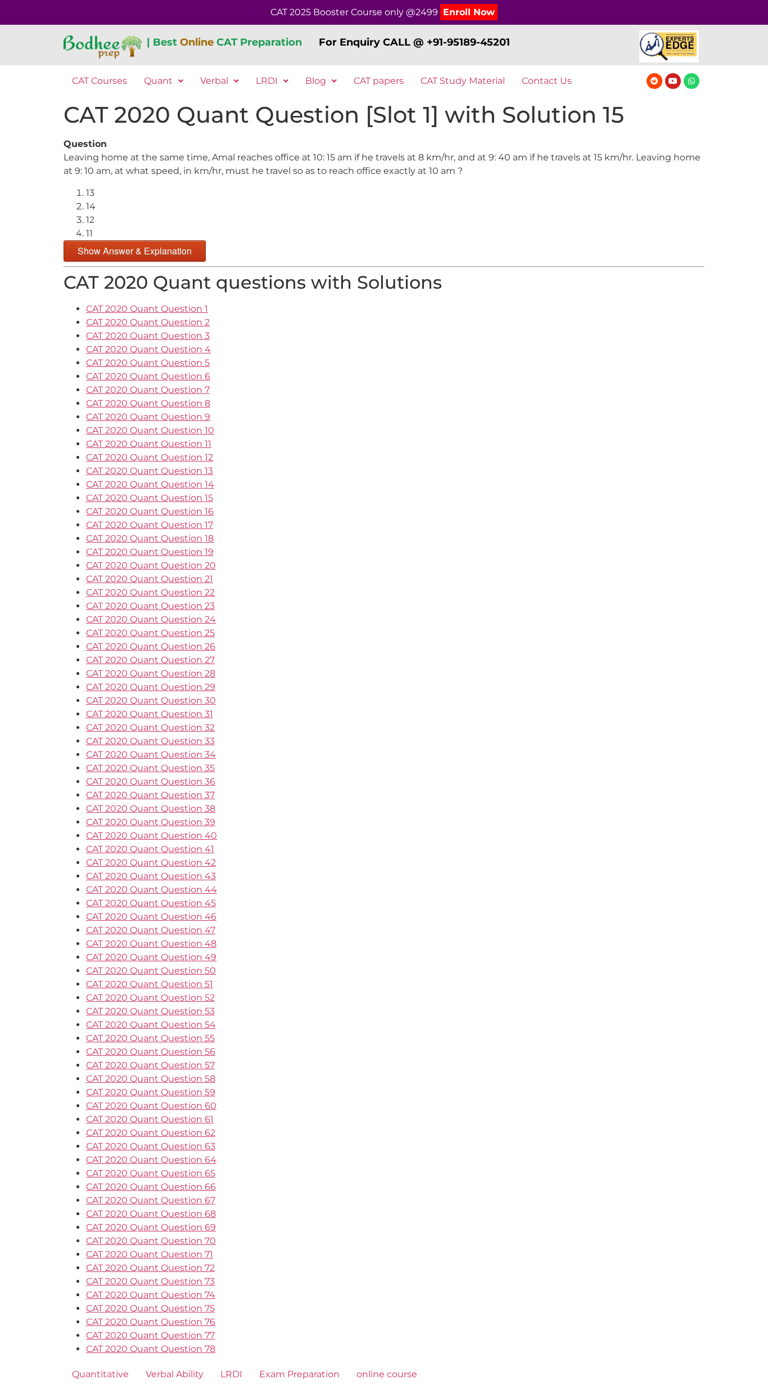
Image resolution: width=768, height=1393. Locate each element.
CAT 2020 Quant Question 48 (151, 943)
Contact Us (547, 80)
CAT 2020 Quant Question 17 (149, 524)
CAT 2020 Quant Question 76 (150, 1321)
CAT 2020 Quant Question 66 (151, 1186)
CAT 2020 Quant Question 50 (151, 970)
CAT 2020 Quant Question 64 (151, 1159)
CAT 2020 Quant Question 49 (151, 957)
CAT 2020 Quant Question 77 (150, 1335)
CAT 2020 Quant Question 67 (150, 1200)
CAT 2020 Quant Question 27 (150, 660)
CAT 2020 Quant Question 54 (151, 1024)
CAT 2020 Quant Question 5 (148, 362)
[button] (163, 81)
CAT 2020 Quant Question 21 (149, 579)
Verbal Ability (175, 1374)
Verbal (214, 80)
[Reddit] (654, 81)
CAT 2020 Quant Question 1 (147, 308)
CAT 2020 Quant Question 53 (150, 1011)
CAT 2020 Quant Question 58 (150, 1078)
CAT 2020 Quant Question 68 (151, 1213)
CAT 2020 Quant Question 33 (150, 741)
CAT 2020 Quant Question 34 (151, 754)
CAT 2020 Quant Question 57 (150, 1065)
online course (386, 1374)
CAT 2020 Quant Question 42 (151, 862)
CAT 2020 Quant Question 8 (148, 403)
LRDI (267, 80)
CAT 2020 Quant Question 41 (150, 849)
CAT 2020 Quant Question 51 (149, 984)
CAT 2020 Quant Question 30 (151, 700)
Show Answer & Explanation (135, 250)
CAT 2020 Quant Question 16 (150, 511)
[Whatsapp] (691, 81)
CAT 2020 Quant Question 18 (150, 538)
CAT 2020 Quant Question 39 (150, 822)
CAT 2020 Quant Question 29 (150, 687)
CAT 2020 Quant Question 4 (148, 349)
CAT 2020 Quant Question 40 (151, 835)
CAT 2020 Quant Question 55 (150, 1038)
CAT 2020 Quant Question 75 (150, 1308)
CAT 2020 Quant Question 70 (151, 1240)
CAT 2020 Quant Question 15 (149, 497)
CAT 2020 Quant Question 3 (148, 335)
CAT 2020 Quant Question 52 (150, 997)
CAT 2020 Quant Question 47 (150, 930)
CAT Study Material (463, 80)
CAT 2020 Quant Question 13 (149, 470)
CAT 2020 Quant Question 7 (148, 389)
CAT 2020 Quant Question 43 (151, 876)
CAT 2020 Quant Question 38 (150, 808)
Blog (315, 80)
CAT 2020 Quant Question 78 (150, 1348)
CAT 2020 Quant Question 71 (149, 1254)
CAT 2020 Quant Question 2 (148, 322)
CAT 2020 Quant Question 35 (150, 768)
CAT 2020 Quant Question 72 (150, 1267)
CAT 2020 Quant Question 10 (150, 430)
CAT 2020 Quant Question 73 (150, 1281)
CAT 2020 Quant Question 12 (149, 457)
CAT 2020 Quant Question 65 (150, 1173)
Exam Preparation (299, 1374)
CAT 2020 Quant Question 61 (150, 1119)
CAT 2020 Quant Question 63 (150, 1146)
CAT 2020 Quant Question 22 (150, 592)
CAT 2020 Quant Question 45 (151, 903)
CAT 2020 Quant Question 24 (151, 619)
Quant (158, 80)
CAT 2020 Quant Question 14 (150, 484)
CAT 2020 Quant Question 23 (150, 606)
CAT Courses (99, 80)
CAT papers (379, 80)
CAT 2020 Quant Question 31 (149, 714)
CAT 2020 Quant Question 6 (148, 376)
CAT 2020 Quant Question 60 (151, 1105)
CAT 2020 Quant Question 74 (150, 1294)
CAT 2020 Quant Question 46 (151, 916)
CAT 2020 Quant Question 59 (150, 1092)
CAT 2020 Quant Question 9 (148, 416)
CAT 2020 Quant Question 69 (151, 1227)
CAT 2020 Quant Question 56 (150, 1051)
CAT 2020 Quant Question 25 (150, 633)
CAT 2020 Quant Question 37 (150, 795)
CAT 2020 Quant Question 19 (150, 552)
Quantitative (100, 1374)
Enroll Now (469, 12)
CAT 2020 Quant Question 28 (150, 673)
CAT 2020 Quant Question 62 (150, 1132)
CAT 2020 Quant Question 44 (151, 889)
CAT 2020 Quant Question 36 (150, 781)
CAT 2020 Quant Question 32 (150, 727)
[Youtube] (673, 81)
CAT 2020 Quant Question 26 (150, 646)
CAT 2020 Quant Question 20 (151, 565)
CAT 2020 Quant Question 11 (148, 443)
